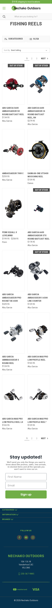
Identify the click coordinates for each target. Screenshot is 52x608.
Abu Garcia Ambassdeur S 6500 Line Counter (38, 297)
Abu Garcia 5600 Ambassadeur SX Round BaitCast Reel (13, 111)
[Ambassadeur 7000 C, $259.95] (13, 150)
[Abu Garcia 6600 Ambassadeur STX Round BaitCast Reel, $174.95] (38, 209)
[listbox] (30, 50)
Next (43, 58)
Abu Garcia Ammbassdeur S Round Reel (10, 359)
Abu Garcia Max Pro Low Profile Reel (38, 358)
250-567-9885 (27, 573)
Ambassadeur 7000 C (13, 173)
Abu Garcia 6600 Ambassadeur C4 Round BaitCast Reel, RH (36, 113)
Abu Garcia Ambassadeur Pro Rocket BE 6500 (11, 297)
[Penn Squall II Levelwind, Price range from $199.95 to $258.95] (13, 209)
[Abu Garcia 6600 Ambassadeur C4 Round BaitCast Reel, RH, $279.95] (38, 84)
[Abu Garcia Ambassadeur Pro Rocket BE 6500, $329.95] (13, 271)
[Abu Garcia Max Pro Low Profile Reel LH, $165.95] (13, 395)
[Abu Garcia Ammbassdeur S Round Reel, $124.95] (13, 333)
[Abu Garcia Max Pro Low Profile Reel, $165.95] (38, 333)
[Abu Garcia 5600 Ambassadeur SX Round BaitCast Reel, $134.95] (13, 84)
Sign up (26, 494)
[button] (13, 39)
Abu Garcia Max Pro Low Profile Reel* (38, 420)
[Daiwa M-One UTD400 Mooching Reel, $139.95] (38, 150)
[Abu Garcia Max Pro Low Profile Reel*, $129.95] (38, 395)
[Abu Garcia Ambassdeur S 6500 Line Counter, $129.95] (38, 271)
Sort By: (7, 50)
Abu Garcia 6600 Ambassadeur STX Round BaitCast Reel (39, 235)
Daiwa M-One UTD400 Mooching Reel (38, 175)
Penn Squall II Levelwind (9, 234)
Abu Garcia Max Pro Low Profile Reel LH (12, 420)
